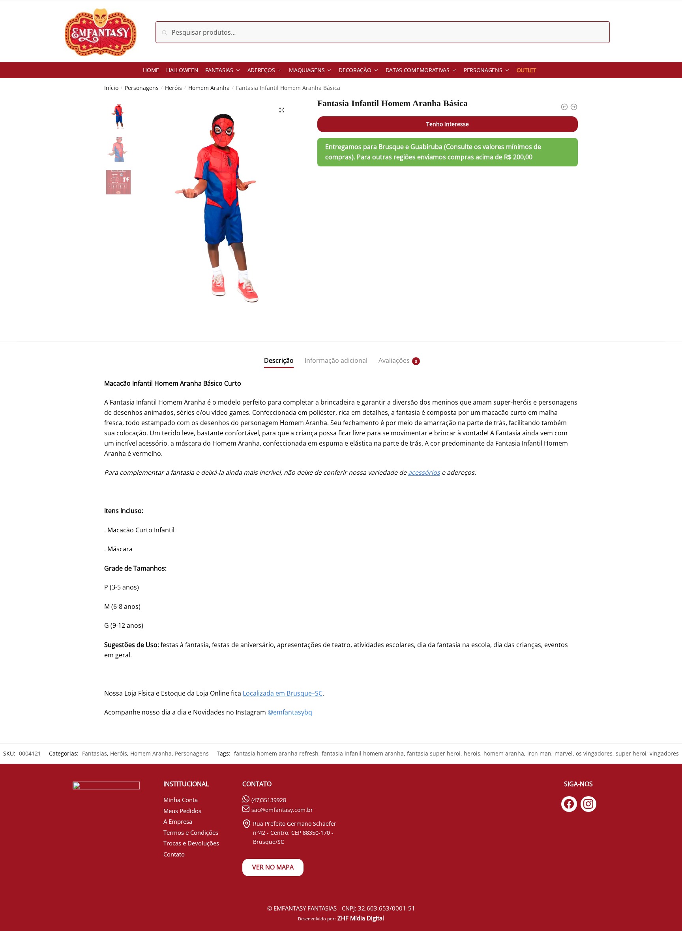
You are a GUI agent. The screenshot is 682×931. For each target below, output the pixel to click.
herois (472, 753)
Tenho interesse (447, 124)
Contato (174, 854)
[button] (281, 110)
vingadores (664, 753)
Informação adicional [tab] (336, 360)
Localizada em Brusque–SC (282, 693)
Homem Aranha (209, 87)
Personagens (142, 87)
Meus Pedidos (182, 811)
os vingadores (594, 753)
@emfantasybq (290, 712)
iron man (539, 753)
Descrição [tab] (279, 360)
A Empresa (177, 821)
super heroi (631, 753)
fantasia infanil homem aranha (363, 753)
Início (111, 87)
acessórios (424, 472)
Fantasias (94, 753)
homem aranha (503, 753)
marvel (564, 753)
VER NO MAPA (273, 867)
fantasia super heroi (434, 753)
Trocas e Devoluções (191, 843)
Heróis (173, 87)
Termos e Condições (190, 832)
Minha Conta (180, 800)
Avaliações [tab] (394, 360)
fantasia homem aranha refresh (276, 753)
